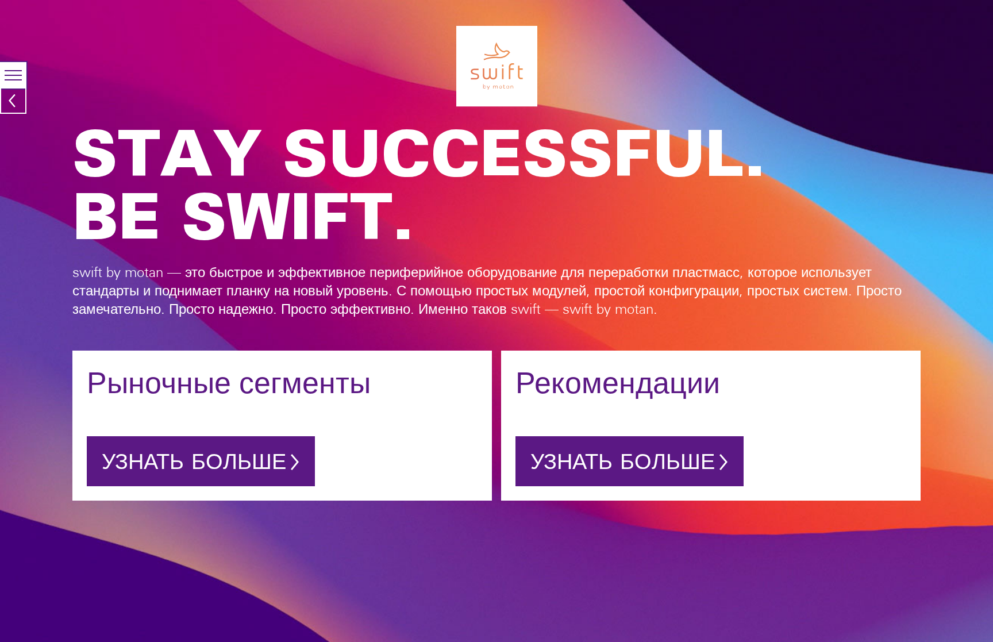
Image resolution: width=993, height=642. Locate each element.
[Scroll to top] (979, 610)
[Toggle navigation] (13, 75)
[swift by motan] (496, 65)
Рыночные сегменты (229, 382)
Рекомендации (617, 382)
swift (13, 97)
